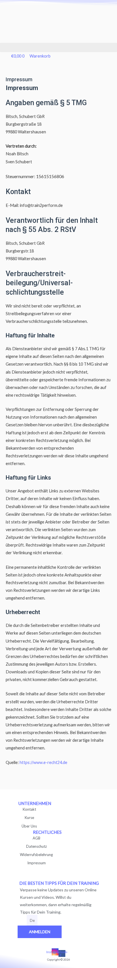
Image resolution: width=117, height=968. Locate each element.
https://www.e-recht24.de (43, 762)
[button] (58, 47)
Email (22, 920)
